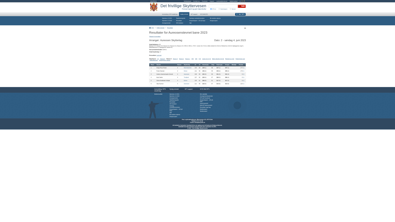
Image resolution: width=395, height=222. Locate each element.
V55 (192, 59)
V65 (196, 59)
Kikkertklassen (154, 60)
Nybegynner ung (240, 59)
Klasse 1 (187, 59)
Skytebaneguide (180, 18)
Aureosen (186, 74)
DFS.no (214, 9)
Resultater (179, 20)
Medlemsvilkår (158, 94)
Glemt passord (204, 103)
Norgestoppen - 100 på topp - (197, 20)
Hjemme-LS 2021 (167, 18)
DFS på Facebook (205, 98)
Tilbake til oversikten (155, 36)
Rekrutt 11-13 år (229, 59)
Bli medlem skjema (215, 18)
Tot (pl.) (227, 64)
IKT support (194, 14)
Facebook (204, 1)
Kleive (185, 71)
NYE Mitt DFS (204, 14)
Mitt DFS (242, 14)
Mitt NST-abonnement (206, 105)
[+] (243, 68)
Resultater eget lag (205, 107)
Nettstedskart (187, 1)
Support (212, 1)
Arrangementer (166, 23)
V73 (200, 59)
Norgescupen (214, 20)
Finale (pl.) (219, 64)
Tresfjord (186, 77)
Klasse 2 (181, 59)
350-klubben (179, 23)
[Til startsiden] (154, 7)
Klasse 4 (169, 59)
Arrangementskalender (206, 96)
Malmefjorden (188, 68)
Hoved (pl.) (205, 64)
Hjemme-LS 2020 (167, 20)
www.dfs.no (153, 1)
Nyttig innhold (184, 14)
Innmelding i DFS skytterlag (169, 14)
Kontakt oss (196, 1)
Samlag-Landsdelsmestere (196, 18)
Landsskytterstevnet (221, 1)
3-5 (158, 59)
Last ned (159, 55)
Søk (190, 23)
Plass (152, 64)
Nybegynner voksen (164, 60)
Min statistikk (203, 94)
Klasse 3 (175, 59)
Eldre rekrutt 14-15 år (218, 59)
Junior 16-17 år (206, 59)
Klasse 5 (162, 59)
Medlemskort (203, 109)
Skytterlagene (223, 9)
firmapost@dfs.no (200, 122)
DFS (152, 28)
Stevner (234, 9)
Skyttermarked (233, 1)
